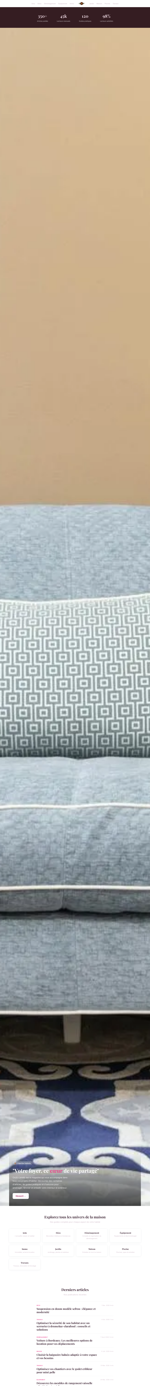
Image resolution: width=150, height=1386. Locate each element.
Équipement (62, 3)
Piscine (107, 3)
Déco (39, 3)
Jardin (91, 3)
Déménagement (50, 3)
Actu (33, 3)
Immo (72, 3)
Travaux (115, 3)
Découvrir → (21, 1196)
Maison (99, 3)
